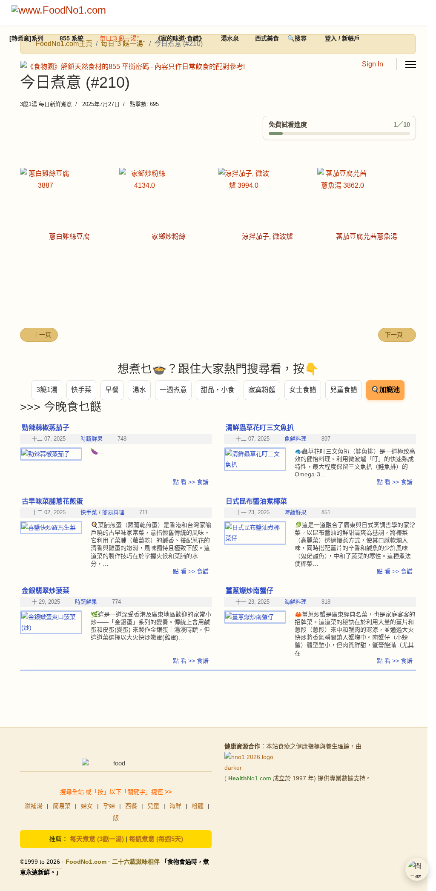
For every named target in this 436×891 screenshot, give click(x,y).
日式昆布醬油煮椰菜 (256, 501)
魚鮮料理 (295, 438)
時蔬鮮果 (295, 512)
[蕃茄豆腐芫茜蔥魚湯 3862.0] (366, 193)
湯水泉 (230, 38)
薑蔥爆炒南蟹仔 (249, 590)
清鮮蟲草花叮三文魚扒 (260, 427)
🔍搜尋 (297, 38)
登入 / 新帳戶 (342, 38)
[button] (416, 869)
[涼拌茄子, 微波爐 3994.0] (267, 193)
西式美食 (267, 38)
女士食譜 (302, 389)
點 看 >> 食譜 (395, 481)
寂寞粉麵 (261, 389)
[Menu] (410, 64)
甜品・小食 (218, 389)
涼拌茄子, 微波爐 (267, 236)
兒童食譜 (343, 389)
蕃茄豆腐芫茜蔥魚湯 (366, 236)
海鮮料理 (295, 602)
